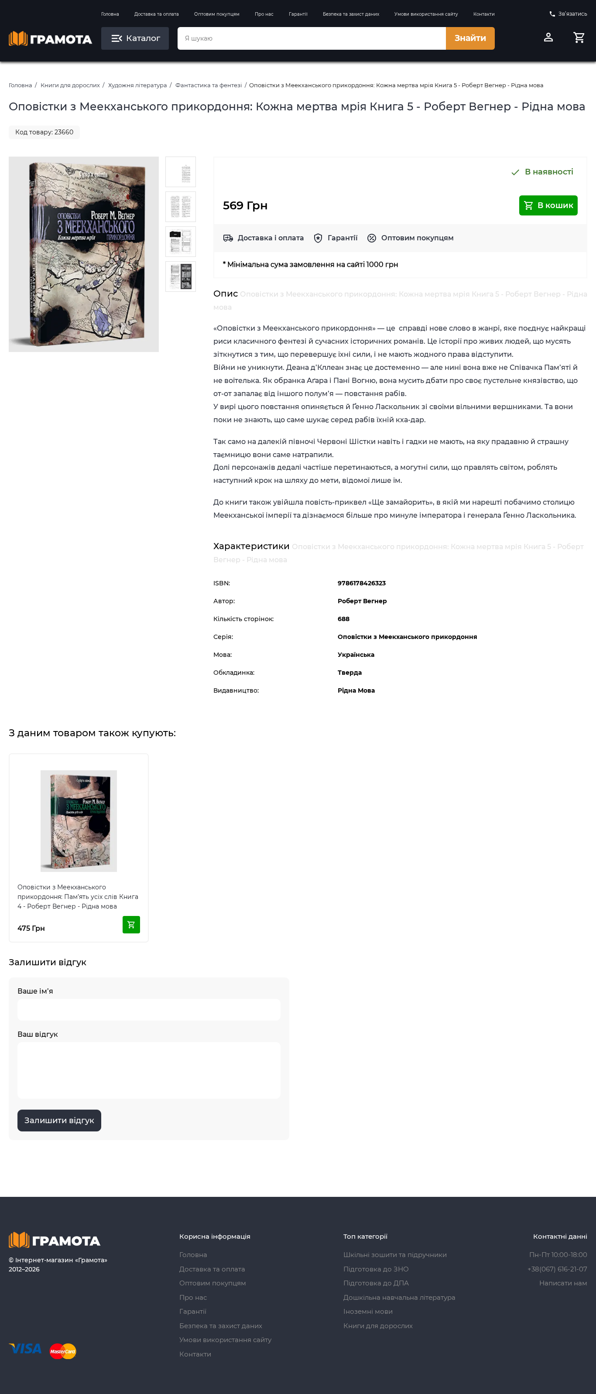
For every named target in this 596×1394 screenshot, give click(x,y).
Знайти (470, 38)
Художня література (137, 85)
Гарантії (298, 14)
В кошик (555, 205)
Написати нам (563, 1283)
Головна (110, 14)
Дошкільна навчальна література (399, 1297)
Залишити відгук (59, 1120)
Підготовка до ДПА (376, 1283)
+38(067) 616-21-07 (557, 1269)
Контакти (484, 14)
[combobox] (312, 38)
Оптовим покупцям (217, 14)
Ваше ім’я (35, 991)
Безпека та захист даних (351, 14)
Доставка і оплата (271, 238)
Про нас (264, 14)
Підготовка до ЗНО (376, 1269)
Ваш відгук (37, 1034)
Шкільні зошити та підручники (395, 1254)
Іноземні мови (368, 1311)
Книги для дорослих (70, 85)
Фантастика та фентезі (208, 85)
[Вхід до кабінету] (548, 38)
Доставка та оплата (156, 14)
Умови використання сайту (426, 14)
